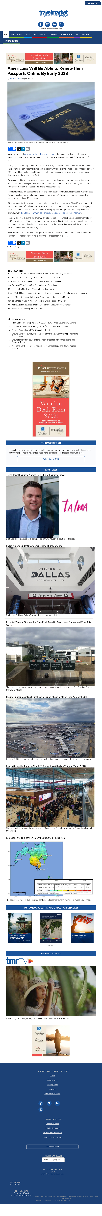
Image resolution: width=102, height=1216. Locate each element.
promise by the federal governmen (39, 154)
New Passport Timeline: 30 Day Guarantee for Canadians (32, 285)
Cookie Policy (38, 1200)
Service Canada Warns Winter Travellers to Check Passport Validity (36, 301)
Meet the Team (52, 1080)
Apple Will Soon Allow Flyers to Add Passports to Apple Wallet (34, 281)
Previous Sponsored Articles (52, 1133)
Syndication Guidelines (52, 1094)
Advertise (52, 1089)
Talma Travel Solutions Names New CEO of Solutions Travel (35, 475)
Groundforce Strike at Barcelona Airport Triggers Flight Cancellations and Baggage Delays (43, 341)
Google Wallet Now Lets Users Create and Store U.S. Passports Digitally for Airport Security (47, 293)
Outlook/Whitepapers (52, 1128)
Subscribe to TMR (51, 459)
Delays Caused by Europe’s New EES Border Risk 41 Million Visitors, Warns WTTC (46, 766)
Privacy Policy (48, 1200)
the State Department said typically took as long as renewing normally (51, 213)
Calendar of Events (52, 1124)
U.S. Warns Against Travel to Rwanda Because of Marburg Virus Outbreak (39, 305)
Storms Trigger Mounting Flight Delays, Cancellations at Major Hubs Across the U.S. (47, 697)
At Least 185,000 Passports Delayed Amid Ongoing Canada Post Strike (38, 297)
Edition (94, 3)
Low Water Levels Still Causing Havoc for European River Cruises (40, 326)
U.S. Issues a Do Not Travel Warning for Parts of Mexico (31, 289)
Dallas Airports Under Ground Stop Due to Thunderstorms (34, 546)
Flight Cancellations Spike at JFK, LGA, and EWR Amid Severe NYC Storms (44, 323)
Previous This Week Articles (52, 1137)
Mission (52, 1076)
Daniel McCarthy (16, 78)
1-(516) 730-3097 (14, 1184)
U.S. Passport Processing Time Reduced (25, 308)
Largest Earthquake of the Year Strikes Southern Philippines (35, 838)
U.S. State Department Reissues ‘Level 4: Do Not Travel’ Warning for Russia (39, 273)
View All (51, 945)
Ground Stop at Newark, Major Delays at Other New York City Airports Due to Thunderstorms (45, 335)
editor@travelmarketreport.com (52, 1174)
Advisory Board (52, 1085)
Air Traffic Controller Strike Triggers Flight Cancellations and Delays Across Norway (44, 347)
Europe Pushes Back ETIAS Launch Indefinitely (32, 330)
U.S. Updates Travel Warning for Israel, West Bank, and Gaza (33, 277)
